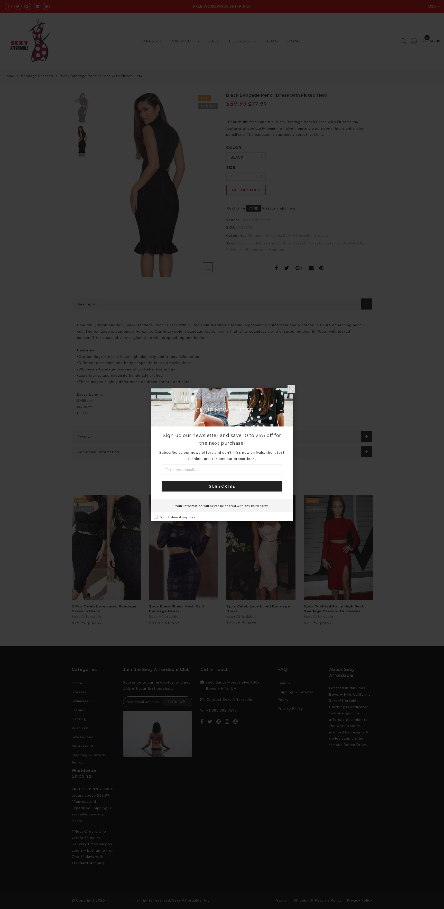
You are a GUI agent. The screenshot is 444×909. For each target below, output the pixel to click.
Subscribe (222, 486)
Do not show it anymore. (178, 517)
